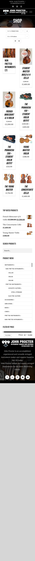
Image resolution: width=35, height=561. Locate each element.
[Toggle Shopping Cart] (26, 12)
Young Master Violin (25, 150)
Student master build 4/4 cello (26, 73)
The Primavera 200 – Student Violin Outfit (9, 155)
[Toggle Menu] (30, 12)
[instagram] (17, 377)
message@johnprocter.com (17, 3)
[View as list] (19, 41)
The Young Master (9, 188)
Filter (7, 335)
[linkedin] (28, 377)
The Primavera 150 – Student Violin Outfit (26, 112)
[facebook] (7, 377)
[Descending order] (27, 31)
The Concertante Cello (27, 190)
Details (26, 59)
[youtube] (23, 377)
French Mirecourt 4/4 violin (9, 115)
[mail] (12, 377)
